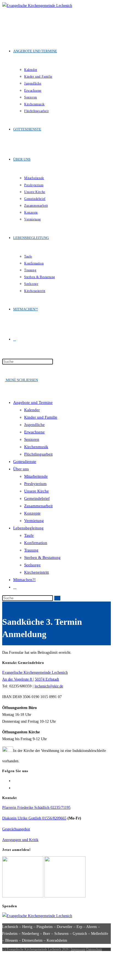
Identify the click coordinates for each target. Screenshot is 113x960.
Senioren (31, 439)
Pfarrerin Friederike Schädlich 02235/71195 (36, 808)
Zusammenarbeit (38, 506)
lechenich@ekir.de (49, 686)
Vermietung (34, 520)
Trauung (31, 550)
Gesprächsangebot (16, 829)
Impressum (78, 949)
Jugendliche (34, 424)
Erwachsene (34, 432)
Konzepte (32, 513)
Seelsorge (32, 565)
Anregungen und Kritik (20, 840)
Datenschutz (94, 949)
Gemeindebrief (37, 498)
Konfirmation (35, 543)
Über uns (21, 469)
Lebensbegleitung (28, 528)
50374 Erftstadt (47, 679)
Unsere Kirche (36, 491)
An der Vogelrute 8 (17, 679)
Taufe (29, 535)
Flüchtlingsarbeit (38, 454)
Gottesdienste (24, 461)
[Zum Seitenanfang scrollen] (3, 954)
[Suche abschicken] (57, 598)
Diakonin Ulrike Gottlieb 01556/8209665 (34, 818)
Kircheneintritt (36, 572)
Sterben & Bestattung (42, 557)
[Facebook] (14, 781)
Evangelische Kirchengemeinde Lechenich (35, 672)
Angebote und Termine (33, 402)
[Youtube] (14, 788)
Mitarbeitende (36, 476)
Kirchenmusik (36, 447)
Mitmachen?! (24, 579)
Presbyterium (35, 484)
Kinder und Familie (40, 417)
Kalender (32, 410)
